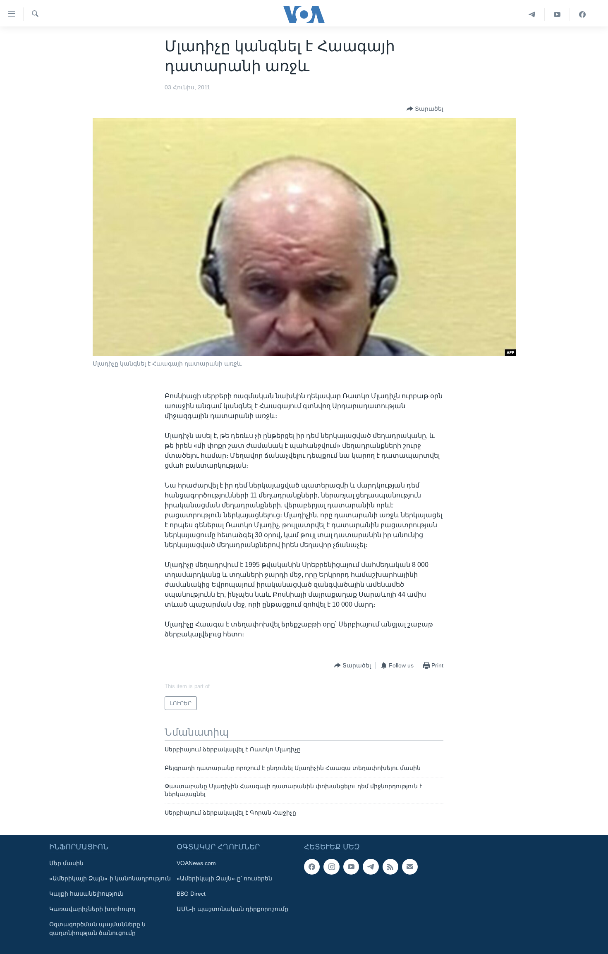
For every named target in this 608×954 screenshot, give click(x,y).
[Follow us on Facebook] (312, 867)
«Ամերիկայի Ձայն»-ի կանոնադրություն (110, 878)
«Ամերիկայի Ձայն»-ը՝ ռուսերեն (224, 878)
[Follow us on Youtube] (351, 867)
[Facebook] (582, 14)
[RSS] (390, 867)
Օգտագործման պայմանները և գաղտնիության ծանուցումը (97, 928)
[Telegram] (532, 14)
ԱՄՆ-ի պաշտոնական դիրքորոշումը (232, 909)
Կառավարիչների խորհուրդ (92, 909)
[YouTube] (557, 14)
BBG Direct (191, 893)
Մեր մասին (66, 863)
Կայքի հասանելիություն (86, 893)
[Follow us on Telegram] (370, 867)
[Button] (425, 109)
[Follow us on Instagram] (331, 867)
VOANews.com (196, 863)
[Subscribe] (410, 867)
